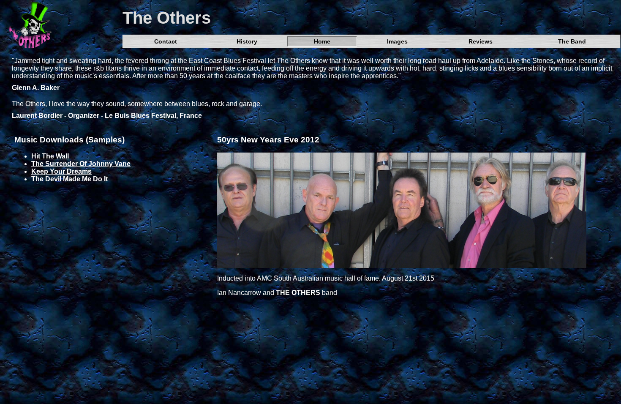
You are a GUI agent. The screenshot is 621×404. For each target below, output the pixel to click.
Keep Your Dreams (61, 171)
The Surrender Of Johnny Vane (81, 163)
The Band (572, 41)
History (247, 41)
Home (322, 41)
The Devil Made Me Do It (69, 179)
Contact (165, 41)
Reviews (480, 41)
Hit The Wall (50, 156)
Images (397, 41)
